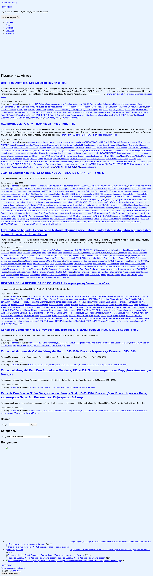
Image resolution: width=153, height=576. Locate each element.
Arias (99, 104)
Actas (41, 104)
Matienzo (130, 155)
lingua (80, 155)
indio (97, 153)
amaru (61, 104)
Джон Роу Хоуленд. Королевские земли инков (34, 83)
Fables (100, 258)
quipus (149, 161)
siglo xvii (66, 164)
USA (41, 117)
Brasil (143, 250)
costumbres (69, 147)
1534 (30, 104)
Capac (119, 188)
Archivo (93, 104)
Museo (59, 112)
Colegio (17, 106)
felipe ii (46, 307)
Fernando (136, 196)
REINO (46, 115)
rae (51, 216)
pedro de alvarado (14, 213)
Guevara (50, 109)
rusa (133, 271)
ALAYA (52, 250)
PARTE (128, 112)
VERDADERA (7, 224)
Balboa (145, 296)
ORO (139, 158)
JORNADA (108, 202)
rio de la (7, 218)
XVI (62, 117)
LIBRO (63, 155)
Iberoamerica (51, 153)
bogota (66, 188)
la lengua (88, 263)
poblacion (80, 213)
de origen (121, 301)
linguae (87, 155)
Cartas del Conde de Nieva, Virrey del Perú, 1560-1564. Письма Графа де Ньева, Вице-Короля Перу (69, 329)
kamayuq (27, 155)
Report (53, 115)
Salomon (41, 164)
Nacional (67, 112)
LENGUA (102, 205)
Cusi (94, 147)
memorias (51, 112)
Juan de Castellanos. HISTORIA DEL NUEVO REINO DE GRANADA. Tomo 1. (52, 173)
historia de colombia (39, 310)
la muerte (22, 205)
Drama (111, 304)
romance (126, 271)
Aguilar (56, 185)
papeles (127, 210)
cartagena (5, 191)
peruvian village (67, 161)
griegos (101, 199)
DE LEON (70, 194)
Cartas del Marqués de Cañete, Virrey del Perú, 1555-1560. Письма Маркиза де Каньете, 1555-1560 (68, 351)
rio (32, 164)
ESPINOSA (133, 106)
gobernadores (61, 199)
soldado (4, 221)
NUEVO (101, 158)
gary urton (66, 150)
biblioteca (116, 104)
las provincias (72, 205)
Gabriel (27, 199)
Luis (146, 109)
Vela (121, 221)
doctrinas (39, 196)
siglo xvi (107, 115)
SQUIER (12, 221)
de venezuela (81, 194)
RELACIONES (108, 216)
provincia (111, 161)
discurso (22, 196)
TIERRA (122, 115)
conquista (34, 106)
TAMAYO (27, 221)
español (4, 150)
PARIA (27, 161)
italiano (130, 153)
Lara (51, 205)
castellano (26, 191)
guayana (119, 199)
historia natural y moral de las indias (23, 153)
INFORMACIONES (108, 153)
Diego (105, 106)
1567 (36, 104)
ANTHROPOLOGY (90, 142)
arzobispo (9, 188)
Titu (134, 115)
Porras (118, 213)
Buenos (50, 145)
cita (136, 145)
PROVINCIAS (121, 161)
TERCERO (47, 221)
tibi (61, 221)
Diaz (3, 196)
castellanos (36, 191)
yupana (84, 166)
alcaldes (59, 250)
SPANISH (93, 164)
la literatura (12, 205)
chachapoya (88, 252)
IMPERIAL (93, 310)
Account (31, 142)
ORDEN (132, 158)
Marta (116, 207)
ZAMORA (65, 277)
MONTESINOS (100, 266)
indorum (70, 202)
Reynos (66, 115)
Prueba (31, 216)
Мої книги (10, 27)
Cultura (88, 147)
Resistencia (145, 216)
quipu (142, 161)
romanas (118, 271)
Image (30, 202)
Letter (53, 155)
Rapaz (9, 164)
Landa (45, 205)
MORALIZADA (15, 158)
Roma (73, 115)
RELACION (25, 164)
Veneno (127, 221)
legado (88, 205)
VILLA (46, 117)
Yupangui (74, 117)
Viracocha (33, 166)
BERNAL (29, 188)
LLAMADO (5, 207)
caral (57, 145)
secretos (125, 218)
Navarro (133, 266)
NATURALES (75, 158)
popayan (104, 213)
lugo (29, 207)
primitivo (125, 213)
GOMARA (67, 260)
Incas (105, 109)
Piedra (51, 213)
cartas (99, 145)
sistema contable (78, 164)
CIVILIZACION (7, 147)
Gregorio (93, 199)
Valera (14, 166)
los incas (139, 109)
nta (88, 158)
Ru (35, 164)
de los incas (50, 106)
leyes (118, 205)
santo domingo (115, 218)
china (67, 191)
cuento (50, 194)
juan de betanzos (15, 155)
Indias (91, 153)
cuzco (41, 106)
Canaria (89, 188)
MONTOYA (112, 266)
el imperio (145, 147)
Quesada (39, 216)
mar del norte (99, 207)
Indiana (85, 153)
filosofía (62, 307)
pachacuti (120, 112)
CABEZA (74, 188)
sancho (69, 218)
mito (3, 210)
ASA (138, 142)
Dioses (15, 196)
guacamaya (110, 199)
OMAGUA (102, 112)
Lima (127, 109)
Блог (8, 25)
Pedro (3, 213)
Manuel (17, 112)
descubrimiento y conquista (90, 106)
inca (100, 109)
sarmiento (99, 115)
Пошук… (5, 424)
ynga (67, 117)
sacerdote (34, 218)
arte (133, 142)
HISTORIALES (82, 310)
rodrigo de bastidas (99, 271)
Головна (9, 22)
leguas (95, 205)
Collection (33, 147)
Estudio (142, 106)
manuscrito (26, 112)
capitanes (127, 188)
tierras (129, 115)
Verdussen (18, 224)
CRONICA (79, 147)
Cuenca (43, 194)
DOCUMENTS (134, 147)
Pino (18, 115)
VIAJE (32, 224)
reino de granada (83, 216)
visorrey (57, 277)
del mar (91, 194)
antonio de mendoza (46, 387)
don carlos (57, 196)
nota (83, 112)
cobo (16, 147)
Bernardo (38, 188)
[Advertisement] (76, 53)
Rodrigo (15, 218)
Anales (72, 142)
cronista (21, 194)
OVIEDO (111, 112)
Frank (36, 150)
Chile (118, 145)
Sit (87, 164)
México (29, 266)
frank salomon (46, 150)
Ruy (27, 218)
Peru (3, 115)
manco (11, 112)
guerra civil (104, 260)
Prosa (3, 216)
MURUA (33, 158)
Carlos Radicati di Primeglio (78, 145)
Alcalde (63, 185)
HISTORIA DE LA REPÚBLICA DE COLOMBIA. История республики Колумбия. (55, 283)
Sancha (61, 218)
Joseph (4, 155)
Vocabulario (49, 166)
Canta (104, 188)
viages (137, 321)
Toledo (90, 221)
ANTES (92, 185)
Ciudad (142, 145)
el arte (31, 258)
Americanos (74, 296)
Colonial (25, 106)
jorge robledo (67, 263)
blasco (59, 188)
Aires (51, 142)
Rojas (22, 218)
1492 (30, 296)
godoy (59, 260)
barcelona (5, 299)
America (68, 104)
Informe (118, 310)
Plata (72, 213)
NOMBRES (32, 210)
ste (100, 164)
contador (59, 147)
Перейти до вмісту (9, 2)
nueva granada (63, 210)
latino (81, 205)
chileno (124, 145)
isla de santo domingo (132, 310)
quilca (130, 161)
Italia (124, 153)
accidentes (33, 185)
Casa (140, 104)
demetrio (59, 106)
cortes (3, 194)
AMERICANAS (61, 296)
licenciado (138, 205)
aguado (48, 185)
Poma (30, 115)
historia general (68, 109)
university (34, 117)
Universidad (24, 117)
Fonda (3, 199)
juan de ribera (138, 202)
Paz (42, 161)
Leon (109, 205)
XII (62, 166)
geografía (109, 307)
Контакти (10, 33)
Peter (77, 161)
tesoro (56, 221)
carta (93, 145)
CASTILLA (47, 191)
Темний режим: (7, 573)
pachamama (18, 161)
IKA (59, 153)
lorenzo (14, 207)
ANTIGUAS (104, 142)
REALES (38, 115)
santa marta (88, 218)
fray (54, 150)
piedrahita (59, 213)
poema (88, 213)
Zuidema (92, 166)
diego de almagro (75, 410)
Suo (110, 164)
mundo (26, 158)
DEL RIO (99, 194)
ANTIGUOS (115, 142)
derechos (108, 194)
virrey (52, 117)
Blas (26, 145)
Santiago (90, 115)
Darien (113, 301)
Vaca (116, 221)
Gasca (13, 109)
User (9, 166)
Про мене (10, 30)
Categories (5, 436)
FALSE (128, 196)
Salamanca (44, 218)
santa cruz (81, 115)
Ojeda (25, 269)
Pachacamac (6, 161)
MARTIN (110, 155)
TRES (126, 164)
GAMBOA (5, 109)
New (84, 158)
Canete (40, 364)
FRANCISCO (27, 150)
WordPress (16, 570)
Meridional (145, 155)
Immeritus (66, 153)
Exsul (18, 150)
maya (135, 207)
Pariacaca (35, 161)
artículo (148, 185)
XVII (73, 166)
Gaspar (43, 199)
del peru (111, 147)
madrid (4, 112)
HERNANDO (142, 260)
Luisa (38, 207)
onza (125, 158)
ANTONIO (84, 104)
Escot (57, 258)
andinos (76, 104)
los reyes (22, 207)
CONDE (107, 191)
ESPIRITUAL (81, 258)
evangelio (92, 258)
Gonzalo (31, 109)
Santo (105, 218)
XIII (65, 166)
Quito (3, 164)
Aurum (113, 250)
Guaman (119, 150)
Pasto (148, 210)
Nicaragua (142, 266)
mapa (91, 207)
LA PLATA (31, 205)
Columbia (99, 191)
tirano (79, 221)
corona (143, 191)
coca (83, 191)
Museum (48, 158)
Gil (25, 109)
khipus (41, 155)
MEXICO (4, 158)
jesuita (145, 153)
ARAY (110, 296)
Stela (87, 274)
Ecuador (118, 304)
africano (42, 296)
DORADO (66, 196)
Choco (73, 191)
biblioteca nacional (129, 104)
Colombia (90, 191)
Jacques (137, 153)
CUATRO (29, 194)
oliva (95, 112)
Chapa (55, 191)
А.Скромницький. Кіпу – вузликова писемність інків (38, 123)
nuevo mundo (111, 158)
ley (57, 155)
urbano (110, 221)
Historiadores (20, 202)
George (82, 150)
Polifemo (89, 161)
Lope (133, 109)
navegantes (18, 315)
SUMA (115, 115)
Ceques (111, 145)
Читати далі (89, 134)
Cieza (103, 252)
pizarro (24, 115)
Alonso (54, 104)
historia (58, 109)
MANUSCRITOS (39, 112)
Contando (143, 252)
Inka (110, 109)
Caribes (135, 188)
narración (76, 112)
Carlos (63, 145)
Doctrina (30, 196)
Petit (46, 213)
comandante (6, 301)
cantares (112, 188)
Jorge (115, 109)
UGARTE (14, 117)
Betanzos (107, 104)
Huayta (42, 153)
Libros (69, 155)
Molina (90, 266)
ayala (147, 142)
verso (26, 224)
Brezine (43, 145)
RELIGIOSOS (127, 216)
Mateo (122, 155)
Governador (41, 109)
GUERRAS (129, 199)
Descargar (117, 194)
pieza (67, 213)
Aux (143, 142)
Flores (149, 106)
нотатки (14, 104)
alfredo (47, 104)
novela (45, 210)
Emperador (85, 196)
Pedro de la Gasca (140, 112)
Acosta (39, 142)
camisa (82, 188)
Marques (121, 312)
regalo (65, 216)
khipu (34, 155)
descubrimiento (70, 106)
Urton (3, 166)
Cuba (36, 194)
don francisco (102, 304)
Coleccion (23, 147)
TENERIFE (37, 221)
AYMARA (5, 145)
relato (117, 216)
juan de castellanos (122, 202)
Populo (103, 161)
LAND (121, 109)
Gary (59, 150)
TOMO (120, 164)
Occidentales (96, 210)
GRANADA (110, 150)
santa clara (77, 218)
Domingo (48, 196)
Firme (143, 196)
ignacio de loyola (90, 109)
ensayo (94, 196)
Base (12, 145)
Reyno (59, 115)
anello (78, 142)
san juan (53, 218)
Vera (20, 166)
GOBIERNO (91, 150)
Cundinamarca (98, 301)
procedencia (144, 213)
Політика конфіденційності (13, 568)
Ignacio (79, 109)
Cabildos (39, 299)
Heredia (138, 199)
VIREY (4, 323)
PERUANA (10, 115)
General (20, 109)
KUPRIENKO (6, 7)
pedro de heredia (30, 213)
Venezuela (135, 221)
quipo (136, 161)
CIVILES (124, 299)
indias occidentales (58, 202)
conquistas (126, 191)
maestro (52, 207)
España (123, 106)
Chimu (131, 145)
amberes (77, 185)
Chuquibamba (7, 106)
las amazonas (60, 205)
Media (137, 155)
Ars (129, 142)
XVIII (78, 166)
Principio (134, 213)
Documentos (114, 106)
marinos (109, 207)
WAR (58, 117)
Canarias (97, 188)
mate (117, 155)
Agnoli (46, 142)
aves (16, 188)
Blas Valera (34, 145)
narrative (65, 158)
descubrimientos (143, 194)
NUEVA (88, 112)
